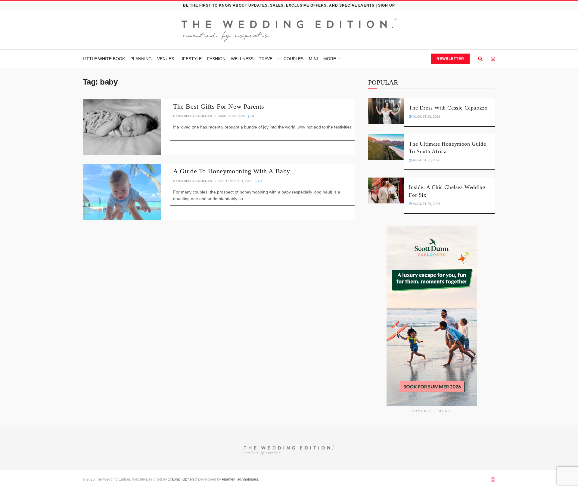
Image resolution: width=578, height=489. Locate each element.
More (329, 58)
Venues (165, 58)
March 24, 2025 (231, 116)
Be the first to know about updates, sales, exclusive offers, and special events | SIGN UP (289, 5)
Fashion (216, 58)
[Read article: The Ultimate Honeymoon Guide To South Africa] (386, 147)
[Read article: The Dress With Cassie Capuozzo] (386, 111)
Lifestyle (190, 58)
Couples (293, 58)
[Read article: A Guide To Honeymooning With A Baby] (122, 192)
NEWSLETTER (450, 59)
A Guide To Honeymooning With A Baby (231, 171)
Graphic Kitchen (181, 479)
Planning (141, 58)
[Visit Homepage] (289, 30)
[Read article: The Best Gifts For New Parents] (122, 127)
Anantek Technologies (239, 479)
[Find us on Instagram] (493, 59)
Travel (267, 58)
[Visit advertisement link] (431, 316)
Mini (313, 58)
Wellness (242, 58)
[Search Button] (480, 59)
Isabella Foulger (195, 116)
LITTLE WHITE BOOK (104, 58)
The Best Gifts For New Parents (218, 106)
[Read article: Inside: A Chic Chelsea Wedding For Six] (386, 190)
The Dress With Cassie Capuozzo (448, 108)
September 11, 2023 (235, 181)
